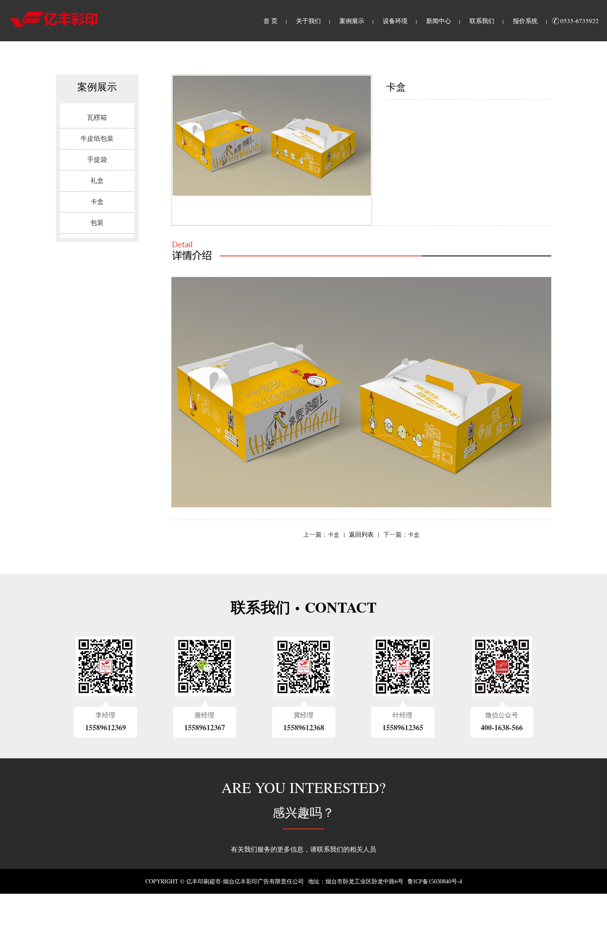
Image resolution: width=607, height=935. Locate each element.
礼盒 (97, 180)
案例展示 (351, 21)
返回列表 (361, 534)
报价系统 (525, 21)
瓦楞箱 (97, 117)
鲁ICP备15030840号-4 (435, 881)
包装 (97, 222)
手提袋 (97, 159)
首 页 (270, 21)
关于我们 (308, 21)
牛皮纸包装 (97, 138)
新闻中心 (438, 21)
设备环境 (395, 21)
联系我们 (481, 21)
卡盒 (97, 201)
